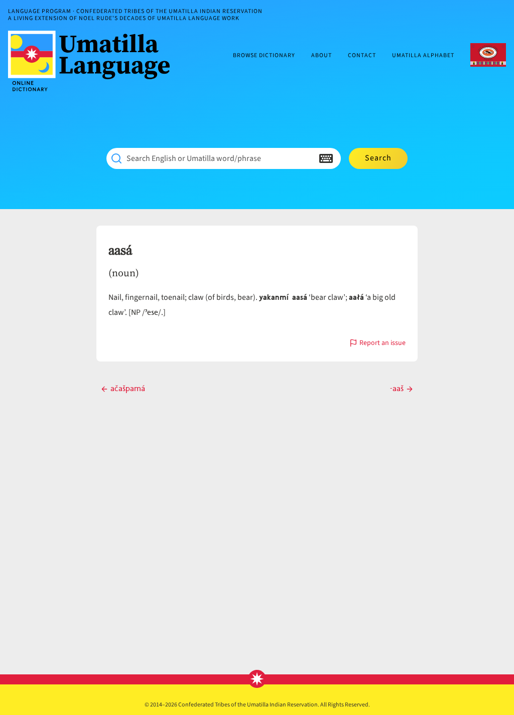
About (321, 56)
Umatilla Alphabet (423, 56)
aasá (120, 251)
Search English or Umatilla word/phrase (193, 158)
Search (378, 157)
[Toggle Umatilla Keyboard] (326, 158)
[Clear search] (306, 158)
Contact (362, 56)
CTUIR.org (488, 55)
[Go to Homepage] (93, 61)
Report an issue (382, 343)
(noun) (123, 273)
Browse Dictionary (264, 56)
